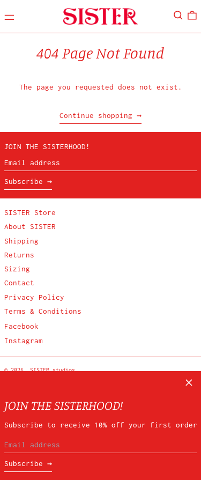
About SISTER (30, 226)
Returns (19, 254)
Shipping (21, 241)
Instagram (23, 340)
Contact (19, 282)
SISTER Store (30, 212)
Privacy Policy (34, 297)
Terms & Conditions (42, 311)
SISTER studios (52, 370)
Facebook (21, 326)
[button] (178, 15)
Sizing (17, 268)
